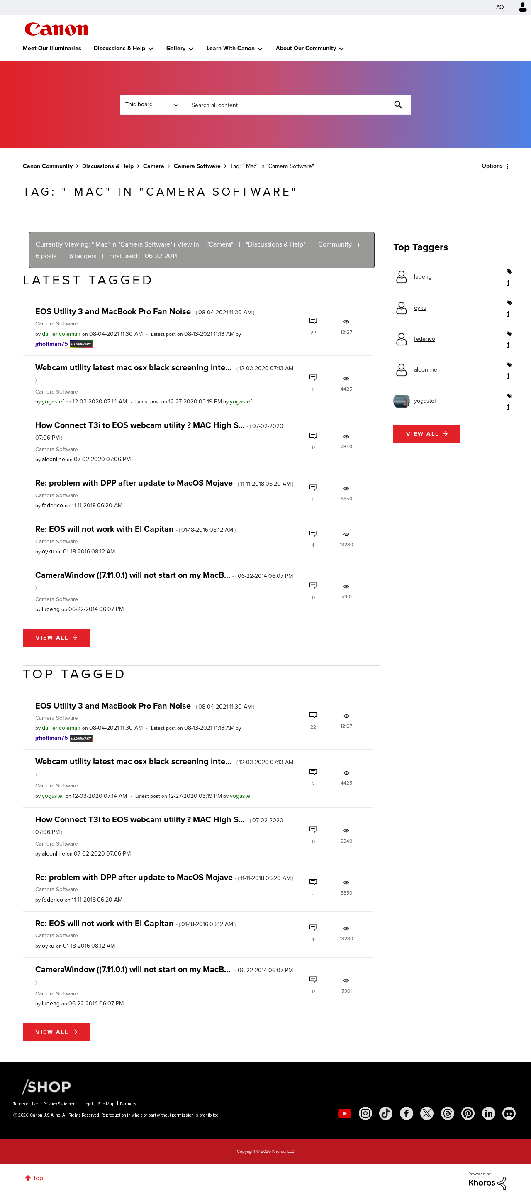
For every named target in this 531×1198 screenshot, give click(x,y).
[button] (381, 532)
